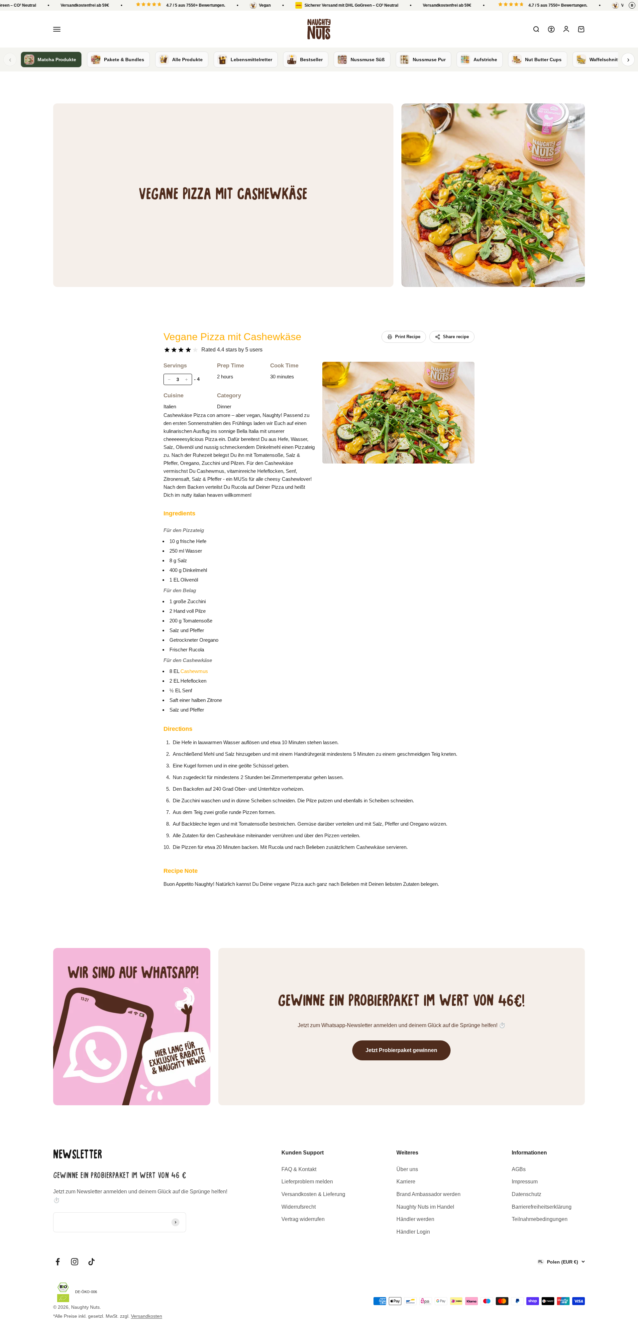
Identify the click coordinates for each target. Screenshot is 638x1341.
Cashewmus (194, 671)
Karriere (405, 1181)
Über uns (407, 1169)
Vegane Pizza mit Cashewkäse (232, 336)
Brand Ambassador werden (428, 1194)
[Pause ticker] (632, 5)
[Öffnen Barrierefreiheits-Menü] (551, 29)
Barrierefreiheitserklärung (542, 1207)
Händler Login (413, 1232)
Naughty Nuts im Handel (425, 1207)
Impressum (525, 1181)
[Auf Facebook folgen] (57, 1261)
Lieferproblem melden (307, 1181)
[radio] (166, 350)
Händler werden (415, 1219)
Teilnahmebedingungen (540, 1219)
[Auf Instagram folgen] (74, 1261)
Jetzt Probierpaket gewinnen (401, 1050)
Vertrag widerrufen (303, 1219)
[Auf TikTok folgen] (91, 1261)
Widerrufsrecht (298, 1207)
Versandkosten (146, 1316)
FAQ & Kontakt (298, 1169)
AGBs (519, 1169)
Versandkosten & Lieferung (313, 1194)
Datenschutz (526, 1194)
